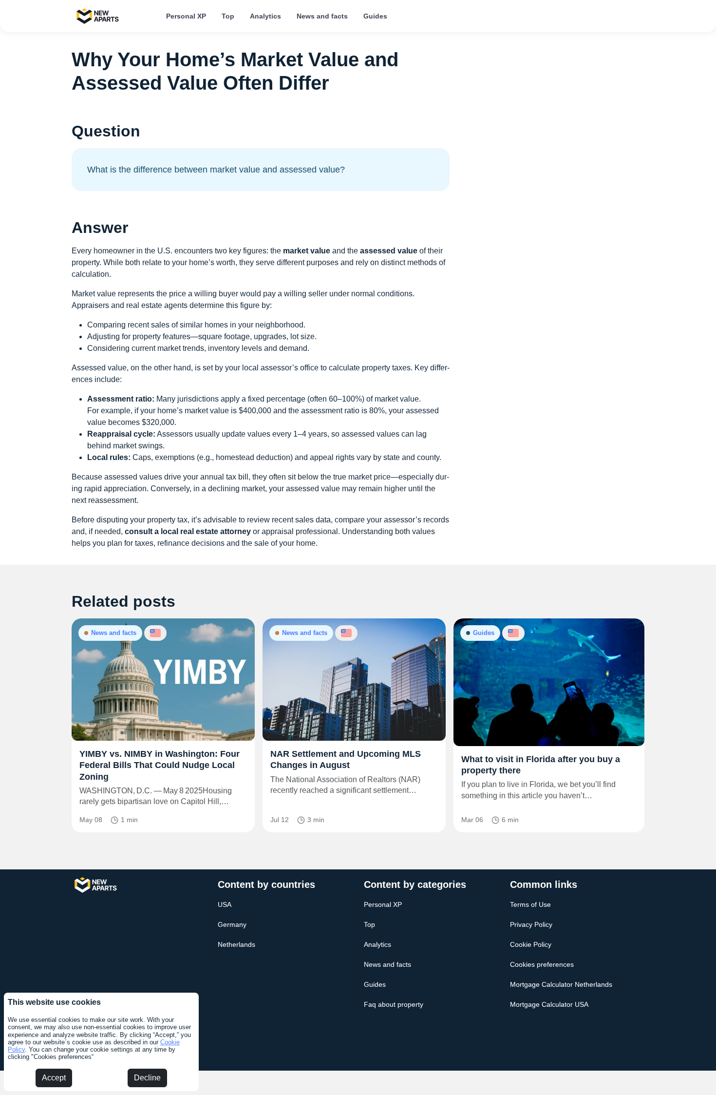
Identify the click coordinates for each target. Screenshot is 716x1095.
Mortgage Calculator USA (549, 1004)
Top (228, 16)
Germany (232, 924)
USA (224, 904)
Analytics (265, 16)
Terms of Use (530, 904)
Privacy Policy (531, 924)
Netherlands (236, 944)
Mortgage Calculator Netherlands (561, 984)
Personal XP (186, 16)
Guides (375, 16)
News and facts (322, 16)
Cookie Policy (530, 944)
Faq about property (393, 1004)
